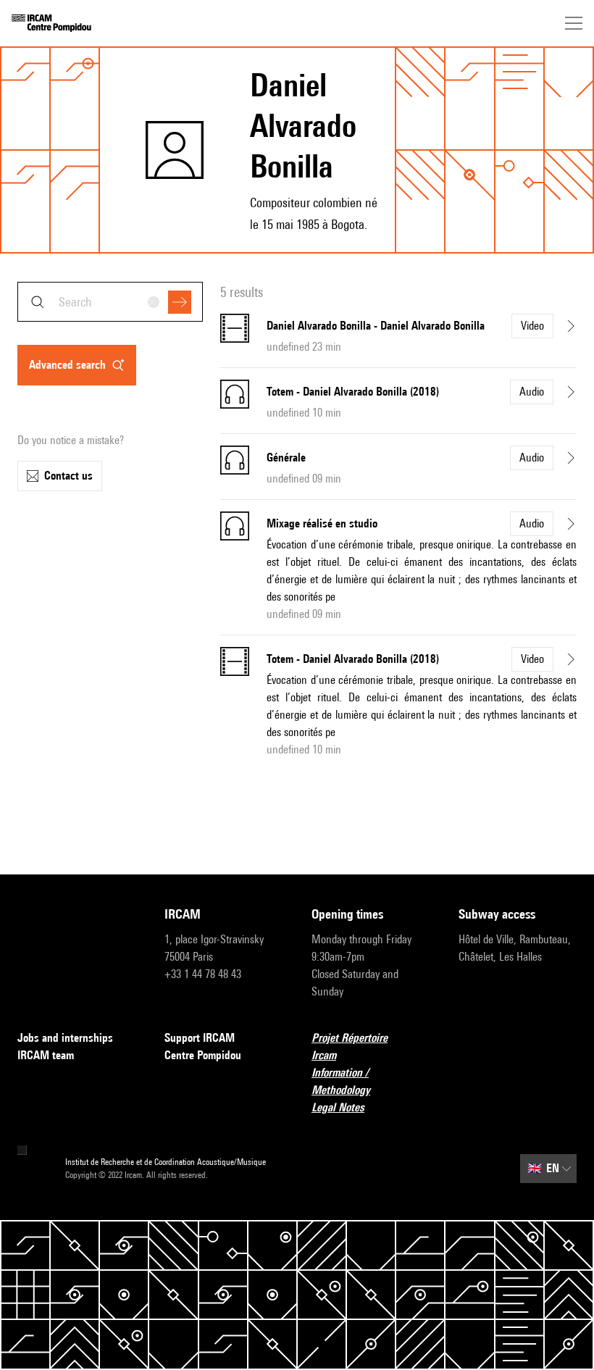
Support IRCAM (199, 1038)
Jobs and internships (65, 1038)
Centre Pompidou (202, 1055)
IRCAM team (45, 1055)
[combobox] (110, 302)
